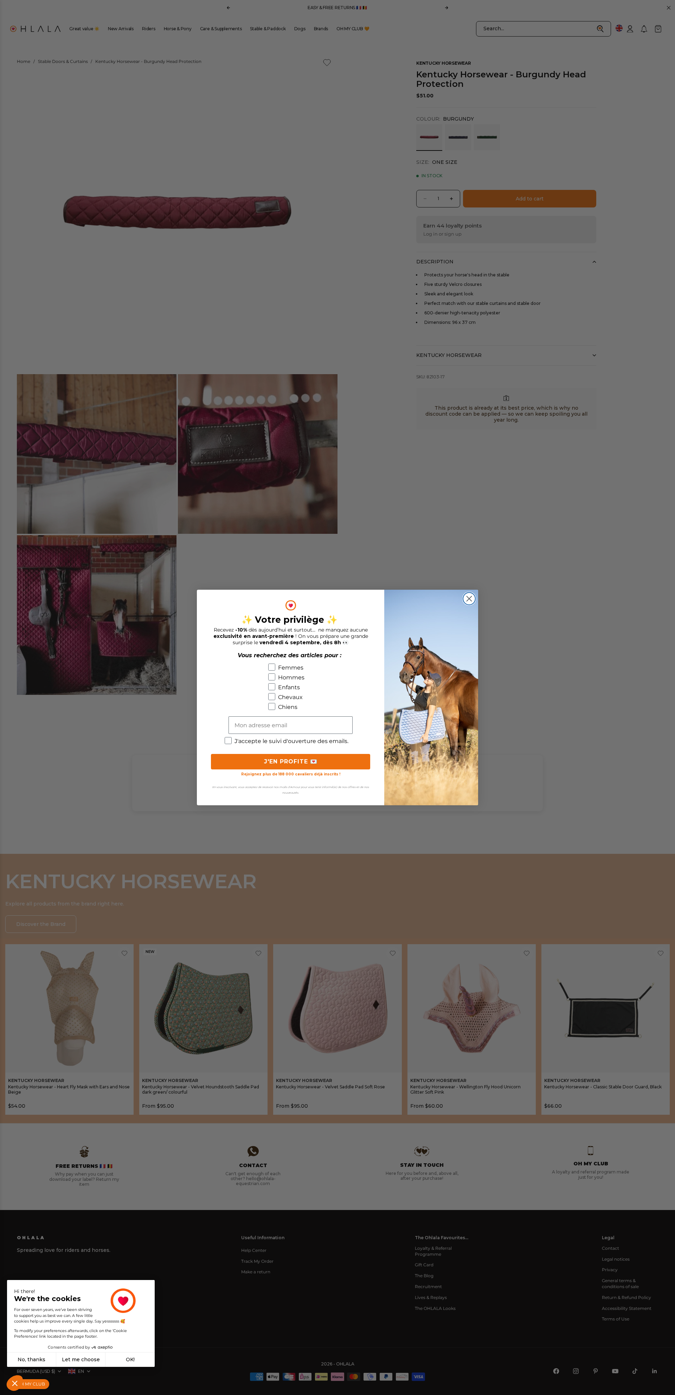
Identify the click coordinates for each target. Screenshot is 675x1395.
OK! (130, 1359)
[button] (14, 1383)
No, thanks (31, 1359)
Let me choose (81, 1359)
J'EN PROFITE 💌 (290, 761)
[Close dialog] (469, 599)
